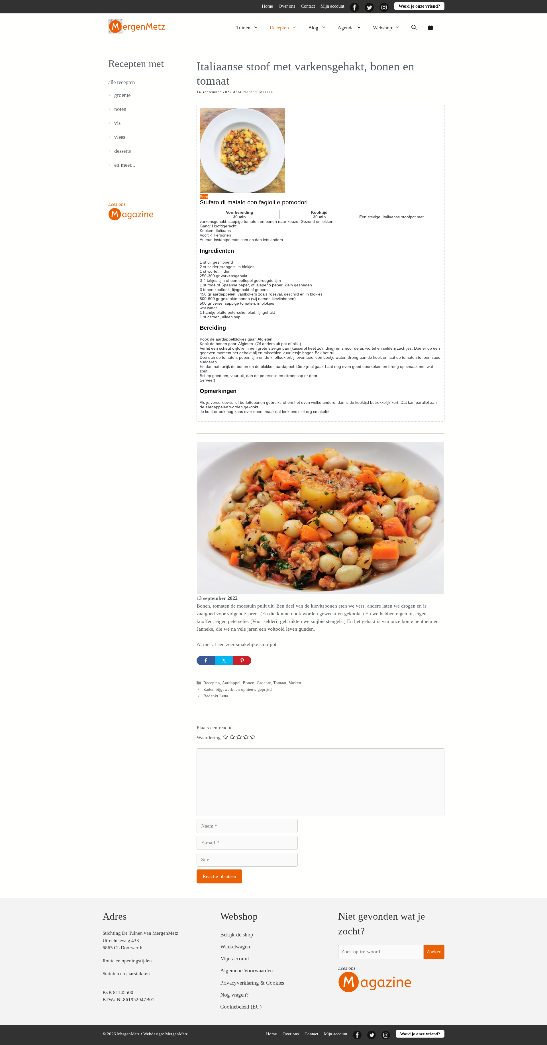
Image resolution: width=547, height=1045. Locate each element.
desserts (122, 151)
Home (267, 6)
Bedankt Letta (215, 695)
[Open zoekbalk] (414, 27)
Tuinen (243, 27)
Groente (264, 682)
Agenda (346, 27)
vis (117, 123)
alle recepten (121, 82)
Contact (308, 6)
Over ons (287, 6)
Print (204, 196)
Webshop (382, 27)
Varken (295, 682)
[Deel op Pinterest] (242, 660)
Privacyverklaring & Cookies (252, 983)
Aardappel (231, 682)
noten (120, 109)
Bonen (248, 682)
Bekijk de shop (236, 935)
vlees (119, 137)
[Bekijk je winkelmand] (430, 27)
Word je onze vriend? (419, 6)
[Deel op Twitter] (224, 660)
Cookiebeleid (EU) (241, 1007)
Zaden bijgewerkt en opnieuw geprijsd (237, 689)
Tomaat (279, 682)
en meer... (124, 165)
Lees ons (117, 204)
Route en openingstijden (127, 960)
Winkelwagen (235, 947)
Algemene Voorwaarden (246, 970)
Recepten (279, 27)
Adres (115, 916)
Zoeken (434, 951)
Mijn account (332, 6)
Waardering (209, 737)
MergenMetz (176, 1034)
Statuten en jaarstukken (126, 973)
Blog (313, 27)
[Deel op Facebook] (206, 660)
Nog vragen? (234, 995)
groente (122, 95)
